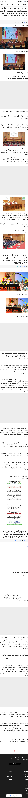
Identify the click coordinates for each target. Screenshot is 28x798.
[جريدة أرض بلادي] (21, 2)
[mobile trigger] (27, 2)
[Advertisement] (14, 95)
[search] (8, 1)
